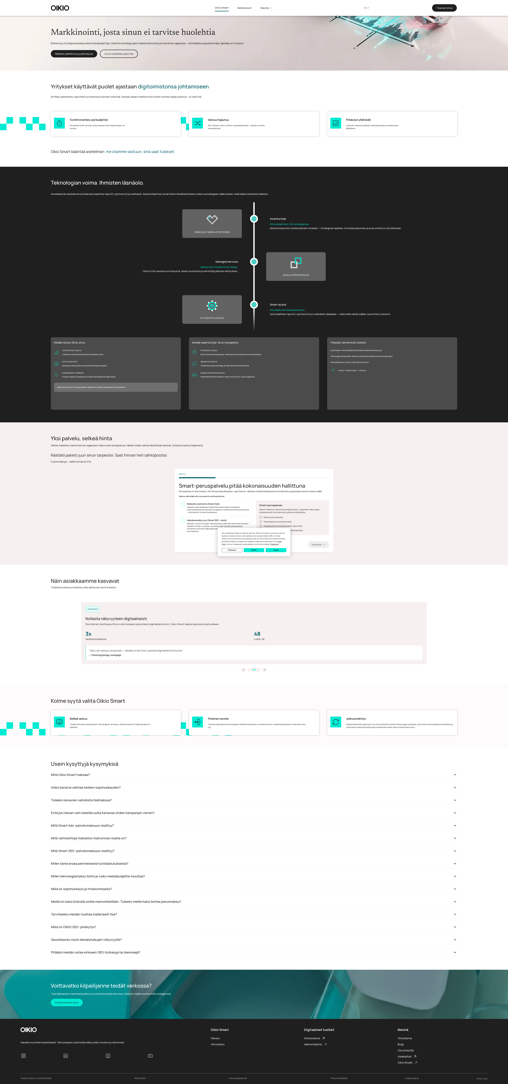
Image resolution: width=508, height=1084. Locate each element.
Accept (276, 550)
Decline (254, 550)
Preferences (232, 550)
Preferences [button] (274, 544)
